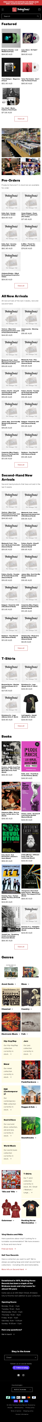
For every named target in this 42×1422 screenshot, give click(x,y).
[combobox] (21, 16)
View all (21, 119)
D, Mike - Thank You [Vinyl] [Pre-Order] (28, 245)
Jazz (26, 1041)
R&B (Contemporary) (11, 1091)
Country (25, 1009)
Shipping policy (28, 1411)
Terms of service (16, 1411)
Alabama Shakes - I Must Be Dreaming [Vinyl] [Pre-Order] (11, 275)
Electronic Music (10, 1034)
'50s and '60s (8, 1192)
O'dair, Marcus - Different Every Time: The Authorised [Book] (30, 856)
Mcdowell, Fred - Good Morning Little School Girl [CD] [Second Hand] (11, 361)
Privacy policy (30, 1407)
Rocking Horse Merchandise (28, 1221)
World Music (10, 1146)
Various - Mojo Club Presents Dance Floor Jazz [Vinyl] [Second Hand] (11, 330)
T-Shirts (28, 1174)
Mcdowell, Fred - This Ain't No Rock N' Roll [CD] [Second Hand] (30, 361)
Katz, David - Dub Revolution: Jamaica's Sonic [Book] (10, 856)
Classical (6, 1009)
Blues (24, 984)
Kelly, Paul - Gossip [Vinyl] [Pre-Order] (9, 214)
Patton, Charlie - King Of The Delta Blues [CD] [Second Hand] (10, 392)
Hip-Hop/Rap (10, 1041)
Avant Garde (8, 984)
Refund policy (19, 1407)
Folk (23, 1034)
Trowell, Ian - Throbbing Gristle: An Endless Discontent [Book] (10, 936)
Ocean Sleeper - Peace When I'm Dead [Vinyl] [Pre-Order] (29, 214)
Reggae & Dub (28, 1107)
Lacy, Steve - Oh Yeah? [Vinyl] (29, 50)
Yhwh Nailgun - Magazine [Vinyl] (11, 79)
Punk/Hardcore (28, 1082)
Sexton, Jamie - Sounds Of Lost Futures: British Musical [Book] (30, 815)
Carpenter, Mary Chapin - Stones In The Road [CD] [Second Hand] (10, 454)
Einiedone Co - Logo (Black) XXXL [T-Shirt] (29, 685)
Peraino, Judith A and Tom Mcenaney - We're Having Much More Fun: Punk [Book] (11, 769)
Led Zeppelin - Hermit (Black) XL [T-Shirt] (29, 716)
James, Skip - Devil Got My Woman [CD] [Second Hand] (11, 423)
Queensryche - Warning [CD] (29, 330)
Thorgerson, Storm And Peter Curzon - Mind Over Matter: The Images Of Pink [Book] (30, 893)
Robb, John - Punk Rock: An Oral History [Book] (30, 774)
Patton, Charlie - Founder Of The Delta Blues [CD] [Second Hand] (30, 392)
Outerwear (7, 1220)
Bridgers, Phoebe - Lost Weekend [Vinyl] (10, 50)
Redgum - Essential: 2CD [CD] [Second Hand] (30, 422)
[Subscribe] (35, 1357)
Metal (6, 1064)
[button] (2, 9)
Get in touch (7, 1334)
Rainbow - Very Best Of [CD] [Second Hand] (29, 453)
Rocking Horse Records (19, 1405)
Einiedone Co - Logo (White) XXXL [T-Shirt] (10, 716)
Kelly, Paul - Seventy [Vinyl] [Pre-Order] (9, 245)
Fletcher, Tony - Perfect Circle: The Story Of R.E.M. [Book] (11, 897)
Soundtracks (27, 1138)
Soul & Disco (10, 1120)
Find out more (7, 1249)
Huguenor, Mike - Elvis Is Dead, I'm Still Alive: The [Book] (10, 814)
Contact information (22, 1414)
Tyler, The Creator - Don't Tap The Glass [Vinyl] (30, 79)
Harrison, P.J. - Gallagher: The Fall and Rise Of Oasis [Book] (30, 928)
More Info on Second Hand (13, 1269)
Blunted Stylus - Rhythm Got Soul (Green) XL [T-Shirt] (10, 686)
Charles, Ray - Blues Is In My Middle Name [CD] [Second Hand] (30, 637)
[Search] (38, 16)
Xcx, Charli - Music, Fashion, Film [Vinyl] (9, 109)
